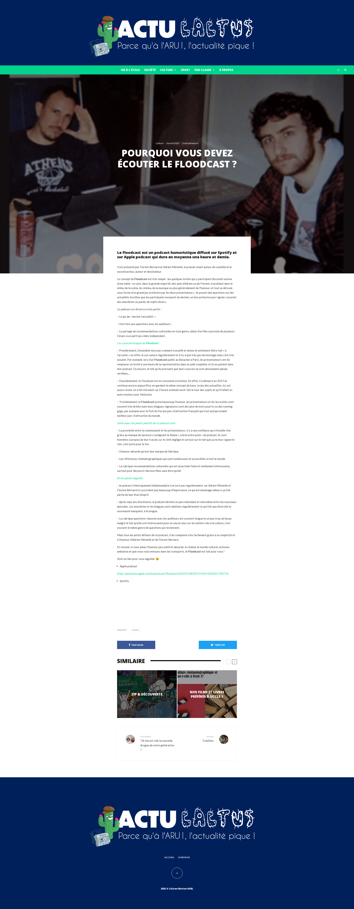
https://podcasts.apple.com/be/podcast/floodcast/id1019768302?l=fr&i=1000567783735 (173, 573)
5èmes (136, 630)
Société (150, 70)
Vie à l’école (130, 70)
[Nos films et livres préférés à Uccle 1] (207, 694)
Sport (185, 70)
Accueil (169, 857)
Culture (166, 70)
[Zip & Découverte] (147, 694)
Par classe (203, 70)
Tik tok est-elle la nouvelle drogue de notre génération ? (157, 743)
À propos (226, 70)
